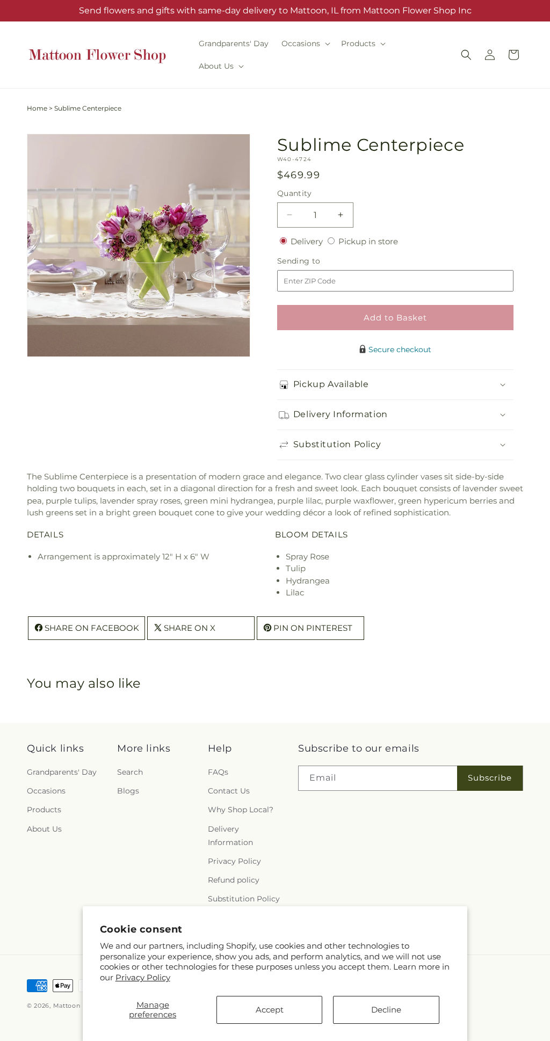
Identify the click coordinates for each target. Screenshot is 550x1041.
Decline (386, 1009)
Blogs (128, 791)
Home (37, 108)
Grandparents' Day (62, 772)
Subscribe (490, 778)
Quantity (294, 193)
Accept (270, 1009)
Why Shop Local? (240, 809)
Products (44, 809)
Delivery (308, 241)
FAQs (218, 772)
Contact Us (229, 791)
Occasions (46, 791)
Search (130, 772)
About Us (44, 829)
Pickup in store (368, 241)
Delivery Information (230, 835)
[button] (305, 43)
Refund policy (233, 880)
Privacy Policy (142, 977)
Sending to (315, 261)
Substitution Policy (244, 899)
